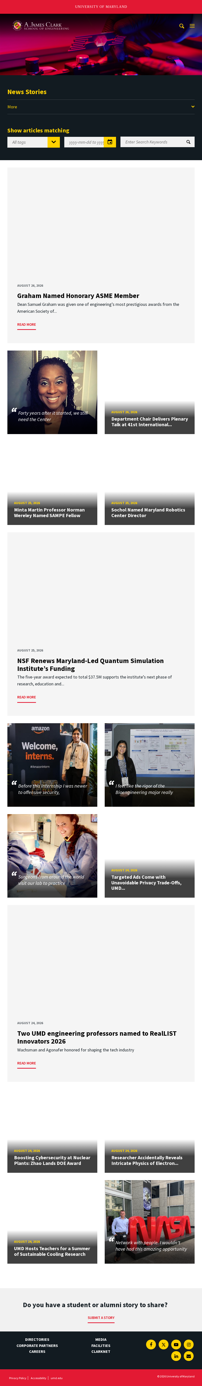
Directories (37, 1339)
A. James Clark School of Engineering (40, 18)
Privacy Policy (17, 1378)
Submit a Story (101, 1317)
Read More (26, 324)
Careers (37, 1351)
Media (100, 1339)
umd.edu (57, 1378)
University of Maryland (101, 7)
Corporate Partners (37, 1345)
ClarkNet (100, 1351)
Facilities (100, 1345)
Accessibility (38, 1378)
